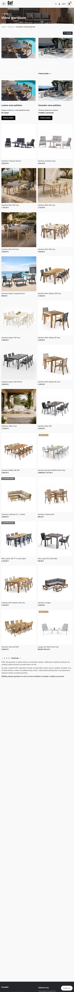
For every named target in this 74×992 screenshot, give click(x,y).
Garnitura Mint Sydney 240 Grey (49, 293)
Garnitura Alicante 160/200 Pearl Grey (51, 470)
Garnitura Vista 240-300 (10, 647)
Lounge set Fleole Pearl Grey (48, 647)
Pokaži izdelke (6, 76)
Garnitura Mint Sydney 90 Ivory (49, 382)
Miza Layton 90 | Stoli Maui (47, 558)
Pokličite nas (67, 988)
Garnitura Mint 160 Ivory (46, 205)
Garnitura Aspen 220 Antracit (11, 382)
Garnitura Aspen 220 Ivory (10, 338)
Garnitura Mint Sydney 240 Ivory (13, 603)
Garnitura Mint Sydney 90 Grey (49, 338)
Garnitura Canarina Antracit (11, 161)
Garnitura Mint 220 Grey (10, 249)
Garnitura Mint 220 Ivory (46, 249)
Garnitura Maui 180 (45, 426)
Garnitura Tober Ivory (9, 426)
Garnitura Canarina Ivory (47, 161)
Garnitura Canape (44, 603)
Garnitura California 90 (46, 514)
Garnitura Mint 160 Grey (10, 205)
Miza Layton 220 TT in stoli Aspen (13, 558)
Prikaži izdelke (43, 73)
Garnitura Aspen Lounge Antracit (13, 293)
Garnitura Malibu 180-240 (10, 470)
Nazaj (6, 14)
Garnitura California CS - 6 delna (13, 514)
